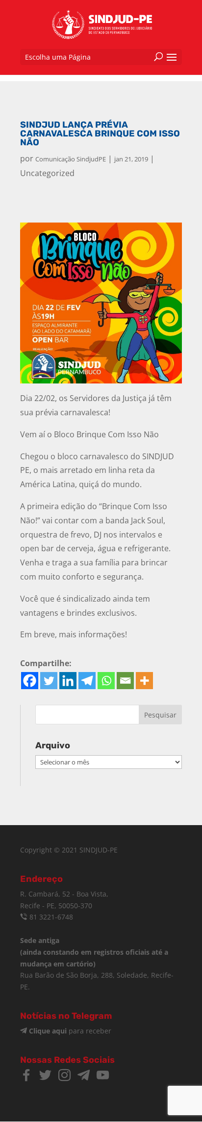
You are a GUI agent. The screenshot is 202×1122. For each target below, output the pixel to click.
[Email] (125, 680)
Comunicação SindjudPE (70, 159)
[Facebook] (29, 680)
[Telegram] (87, 680)
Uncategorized (47, 173)
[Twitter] (48, 680)
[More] (144, 680)
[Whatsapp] (106, 680)
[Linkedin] (67, 680)
